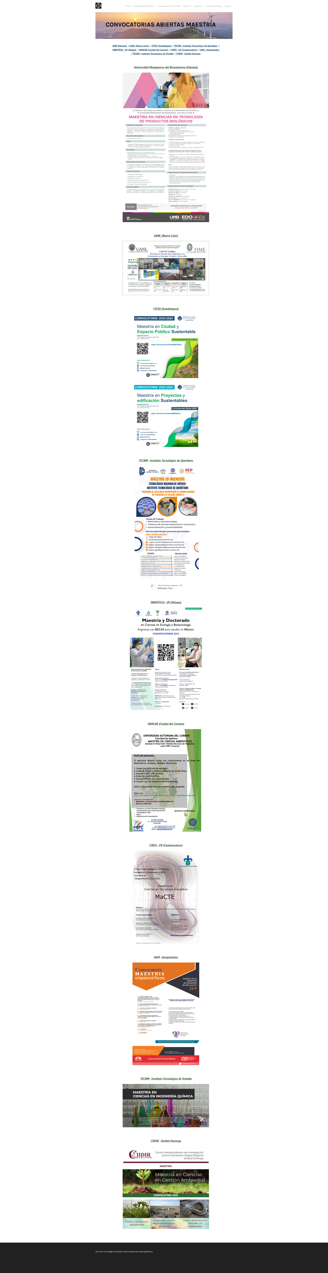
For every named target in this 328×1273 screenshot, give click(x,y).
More (227, 6)
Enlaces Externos (214, 6)
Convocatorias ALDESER (169, 6)
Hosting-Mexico (146, 1251)
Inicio (128, 6)
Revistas (187, 6)
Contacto (198, 6)
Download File (164, 588)
